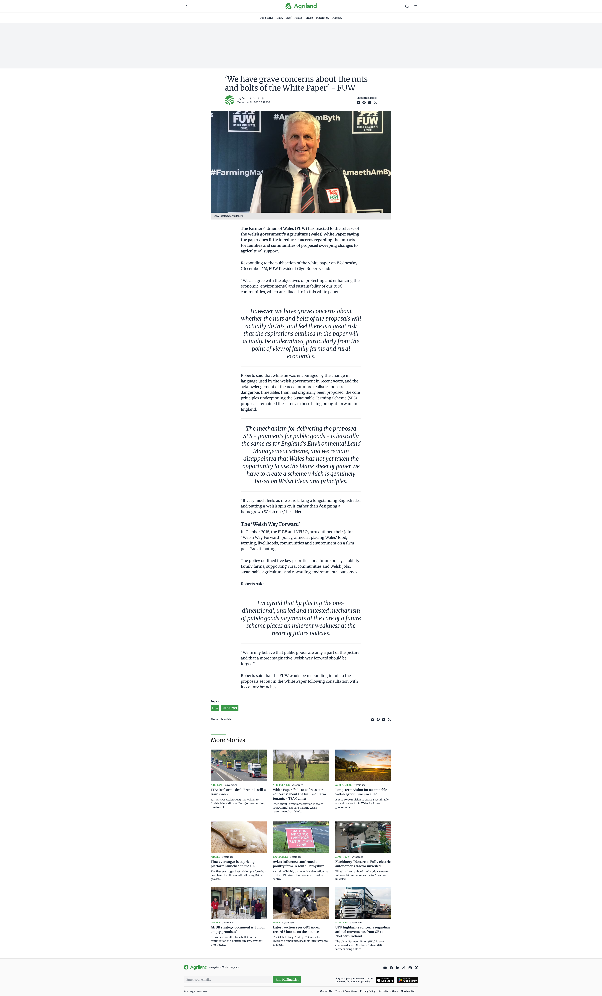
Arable (298, 17)
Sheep (309, 17)
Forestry (337, 17)
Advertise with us (388, 991)
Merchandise (408, 991)
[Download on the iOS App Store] (385, 980)
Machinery (322, 17)
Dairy (280, 17)
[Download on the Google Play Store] (407, 980)
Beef (288, 17)
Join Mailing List (287, 979)
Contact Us (326, 991)
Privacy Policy (367, 991)
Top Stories (266, 17)
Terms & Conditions (346, 991)
